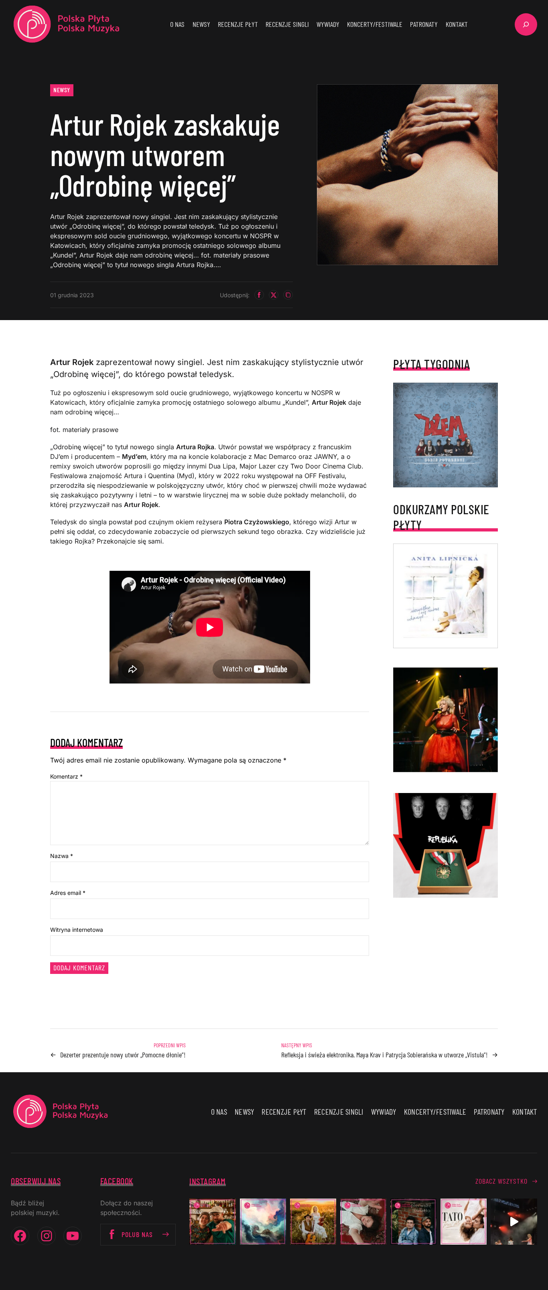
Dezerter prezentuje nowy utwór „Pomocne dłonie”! (123, 1054)
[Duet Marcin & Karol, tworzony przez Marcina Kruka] (413, 1222)
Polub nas (137, 1234)
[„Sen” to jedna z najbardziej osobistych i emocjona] (263, 1222)
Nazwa (61, 855)
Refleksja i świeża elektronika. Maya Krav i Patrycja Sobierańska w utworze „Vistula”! (384, 1054)
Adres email (67, 892)
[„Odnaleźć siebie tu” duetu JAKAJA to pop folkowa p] (313, 1222)
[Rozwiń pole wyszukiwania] (526, 24)
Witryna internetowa (76, 929)
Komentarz (66, 776)
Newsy (61, 89)
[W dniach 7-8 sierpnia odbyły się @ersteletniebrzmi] (514, 1222)
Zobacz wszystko (501, 1180)
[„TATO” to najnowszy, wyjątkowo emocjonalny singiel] (463, 1222)
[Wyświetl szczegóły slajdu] (445, 719)
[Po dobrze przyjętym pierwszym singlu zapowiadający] (212, 1222)
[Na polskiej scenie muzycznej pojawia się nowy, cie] (363, 1222)
